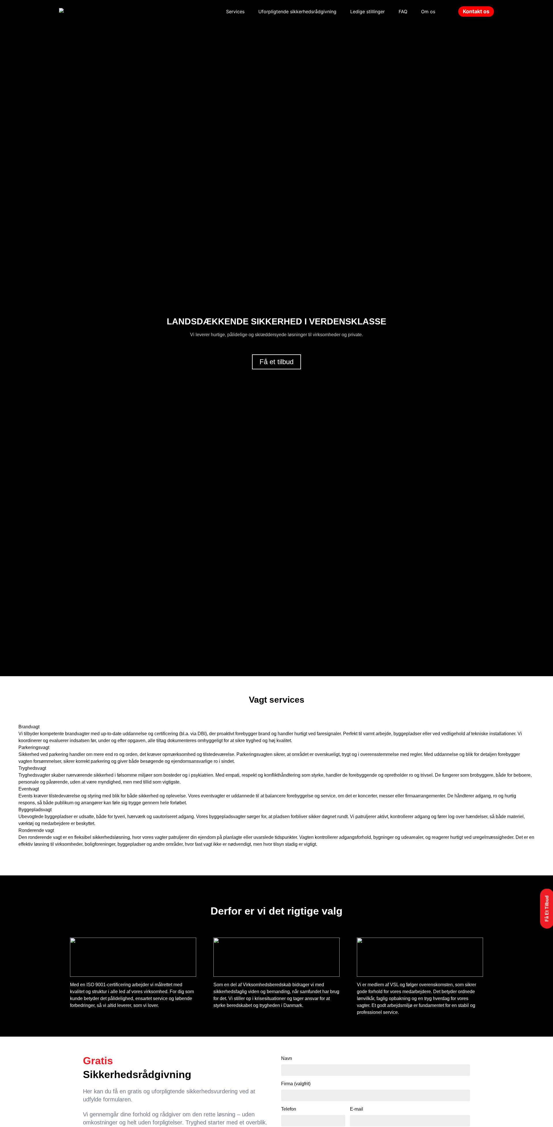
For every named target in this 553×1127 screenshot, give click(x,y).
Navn (286, 1058)
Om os (428, 11)
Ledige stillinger (367, 11)
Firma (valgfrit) (295, 1083)
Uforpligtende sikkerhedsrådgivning (297, 11)
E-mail (356, 1109)
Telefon (288, 1109)
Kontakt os (476, 11)
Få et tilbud (276, 362)
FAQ (403, 11)
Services (235, 11)
